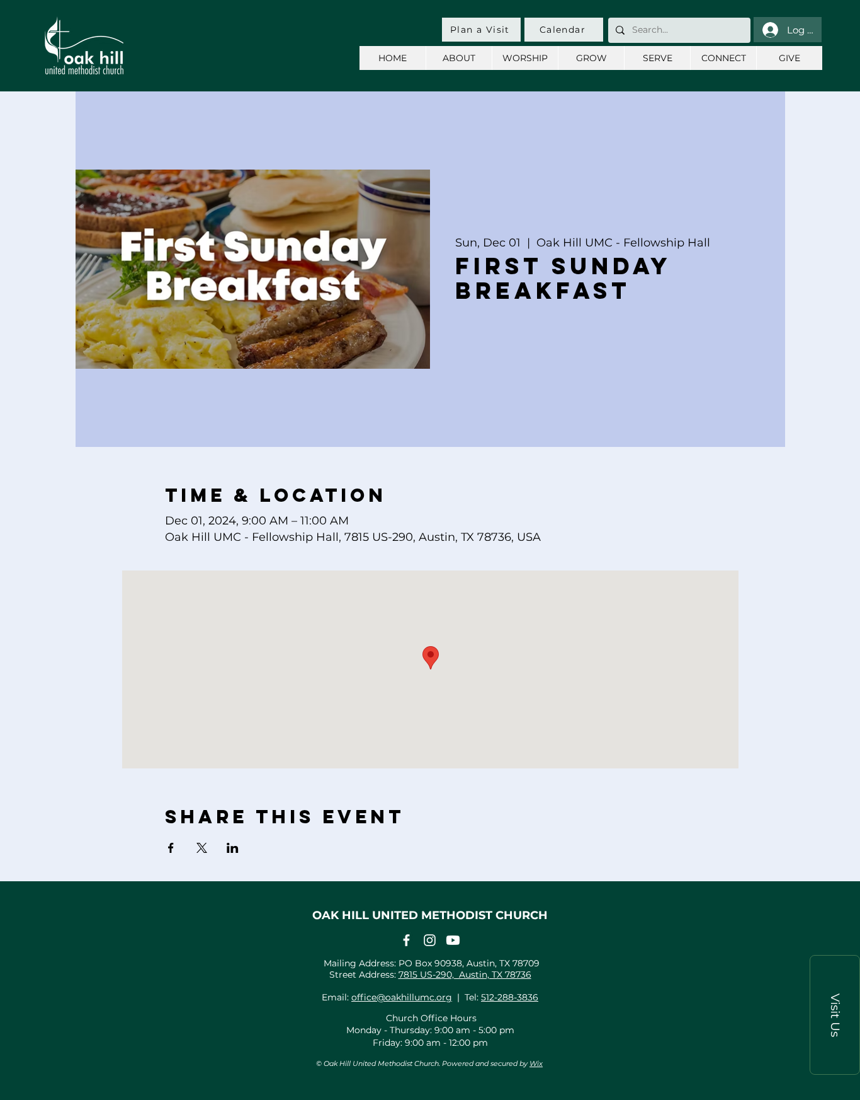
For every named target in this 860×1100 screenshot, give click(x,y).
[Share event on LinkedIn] (233, 848)
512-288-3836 (509, 997)
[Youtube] (453, 940)
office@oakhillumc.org (401, 997)
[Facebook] (406, 940)
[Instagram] (430, 940)
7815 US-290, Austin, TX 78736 (465, 974)
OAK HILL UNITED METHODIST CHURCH (430, 915)
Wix (536, 1063)
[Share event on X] (202, 848)
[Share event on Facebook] (171, 848)
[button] (835, 1015)
